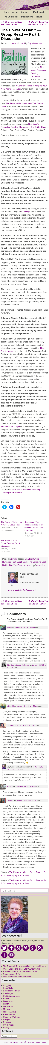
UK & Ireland (38, 12)
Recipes (6, 1019)
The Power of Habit (21, 565)
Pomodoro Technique (10, 426)
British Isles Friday (11, 991)
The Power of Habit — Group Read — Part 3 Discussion (10, 543)
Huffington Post (9, 562)
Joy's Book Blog (16, 1042)
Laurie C (10, 800)
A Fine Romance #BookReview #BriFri (20, 971)
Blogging (7, 985)
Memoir (6, 1009)
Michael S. (11, 706)
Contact (25, 12)
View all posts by (22, 590)
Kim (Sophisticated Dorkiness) (18, 665)
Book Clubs (8, 988)
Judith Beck (22, 562)
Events (14, 559)
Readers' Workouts (11, 1017)
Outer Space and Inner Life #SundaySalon (21, 969)
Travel (39, 17)
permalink (40, 565)
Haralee (10, 787)
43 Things (25, 211)
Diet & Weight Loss (11, 996)
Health (6, 1004)
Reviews (7, 1022)
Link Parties (8, 1006)
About (15, 12)
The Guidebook (11, 17)
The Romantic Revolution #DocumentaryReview (24, 966)
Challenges (8, 993)
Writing (6, 1027)
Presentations (9, 1014)
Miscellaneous (9, 1012)
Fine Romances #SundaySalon (17, 976)
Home (6, 12)
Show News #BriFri (11, 974)
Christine (10, 725)
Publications (27, 17)
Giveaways (8, 1001)
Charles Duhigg (32, 559)
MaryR (9, 627)
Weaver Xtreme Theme (37, 1042)
